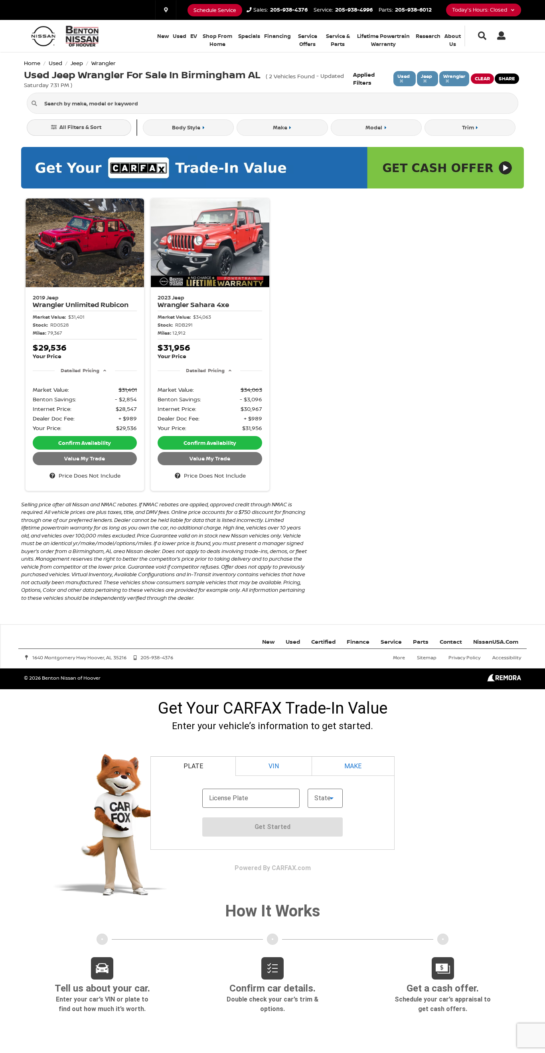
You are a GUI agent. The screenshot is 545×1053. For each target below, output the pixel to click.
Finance (358, 641)
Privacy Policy (464, 657)
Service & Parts (338, 40)
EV (193, 36)
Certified (323, 641)
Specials (249, 36)
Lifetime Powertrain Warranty (383, 40)
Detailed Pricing (80, 370)
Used (179, 36)
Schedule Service (215, 10)
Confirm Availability (84, 442)
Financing (277, 36)
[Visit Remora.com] (504, 679)
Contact (451, 641)
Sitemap (426, 657)
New (163, 36)
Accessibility (506, 657)
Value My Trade (84, 458)
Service (391, 641)
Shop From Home (217, 40)
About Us (452, 40)
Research (428, 36)
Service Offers (307, 40)
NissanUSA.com (495, 641)
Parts (420, 641)
